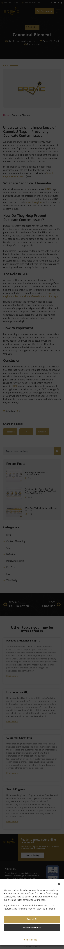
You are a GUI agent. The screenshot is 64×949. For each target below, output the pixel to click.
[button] (58, 884)
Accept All (32, 919)
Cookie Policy (30, 939)
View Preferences (32, 927)
